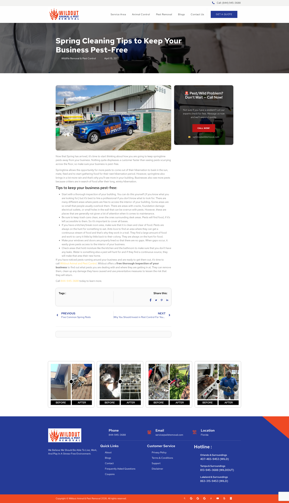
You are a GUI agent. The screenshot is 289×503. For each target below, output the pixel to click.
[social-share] (150, 300)
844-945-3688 (70, 281)
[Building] (230, 498)
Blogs (181, 14)
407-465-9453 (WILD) (214, 459)
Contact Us (197, 14)
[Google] (191, 498)
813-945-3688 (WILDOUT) (217, 470)
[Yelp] (224, 498)
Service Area (118, 14)
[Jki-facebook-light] (184, 498)
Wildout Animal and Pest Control (78, 263)
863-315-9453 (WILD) (214, 481)
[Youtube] (217, 498)
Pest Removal (164, 14)
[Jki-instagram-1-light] (211, 498)
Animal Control (141, 14)
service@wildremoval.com (169, 434)
